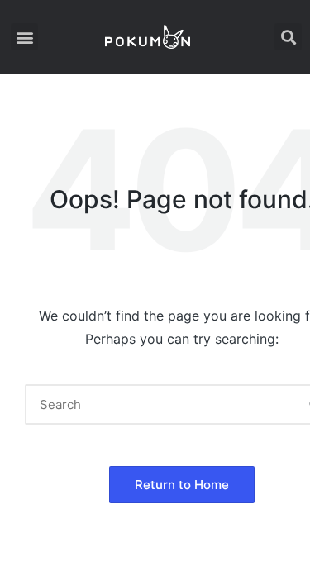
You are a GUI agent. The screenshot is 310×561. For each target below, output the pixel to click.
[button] (24, 36)
